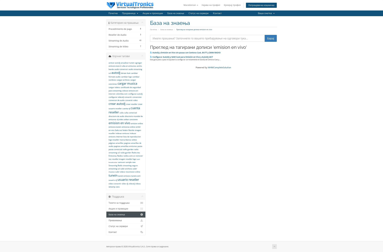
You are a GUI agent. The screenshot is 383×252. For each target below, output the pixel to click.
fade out (118, 130)
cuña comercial (130, 112)
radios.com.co (129, 156)
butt (128, 73)
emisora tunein (115, 127)
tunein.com (135, 176)
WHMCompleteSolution (219, 67)
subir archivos (126, 168)
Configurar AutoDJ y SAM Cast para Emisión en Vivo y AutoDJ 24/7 (182, 57)
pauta (139, 146)
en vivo (111, 130)
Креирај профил (232, 5)
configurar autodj (135, 94)
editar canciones (131, 119)
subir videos (120, 172)
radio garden (128, 149)
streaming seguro (130, 165)
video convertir (115, 183)
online (134, 140)
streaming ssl (114, 168)
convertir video (131, 100)
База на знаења (175, 13)
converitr (128, 97)
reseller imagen (118, 159)
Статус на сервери (199, 13)
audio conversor (121, 69)
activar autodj (114, 63)
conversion (137, 97)
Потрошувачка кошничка (261, 5)
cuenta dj (126, 108)
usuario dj (113, 180)
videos (138, 183)
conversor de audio (117, 100)
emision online (137, 123)
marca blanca (125, 140)
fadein (125, 130)
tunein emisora (124, 176)
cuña (122, 112)
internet (119, 136)
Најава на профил (211, 5)
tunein (113, 175)
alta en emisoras (129, 66)
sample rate (131, 162)
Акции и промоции (153, 13)
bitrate (123, 73)
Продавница (129, 13)
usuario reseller (128, 180)
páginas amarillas (116, 143)
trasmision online (133, 172)
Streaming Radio (115, 165)
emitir (138, 127)
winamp (112, 187)
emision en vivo (119, 123)
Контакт (217, 13)
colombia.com (121, 94)
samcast (121, 162)
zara (118, 187)
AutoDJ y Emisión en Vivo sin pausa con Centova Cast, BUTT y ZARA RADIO (186, 52)
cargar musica (127, 83)
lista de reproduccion (132, 136)
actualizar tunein (127, 63)
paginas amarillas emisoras (125, 146)
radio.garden (125, 152)
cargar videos (114, 87)
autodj (115, 73)
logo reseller (114, 140)
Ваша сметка (265, 13)
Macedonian (190, 5)
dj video (120, 119)
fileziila (131, 130)
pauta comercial (115, 149)
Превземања (115, 220)
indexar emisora (122, 133)
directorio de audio (116, 116)
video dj (125, 183)
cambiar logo (126, 76)
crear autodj (117, 104)
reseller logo (131, 159)
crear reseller (131, 104)
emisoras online (128, 127)
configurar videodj (116, 97)
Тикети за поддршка (119, 203)
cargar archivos (123, 80)
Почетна (113, 13)
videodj (132, 183)
